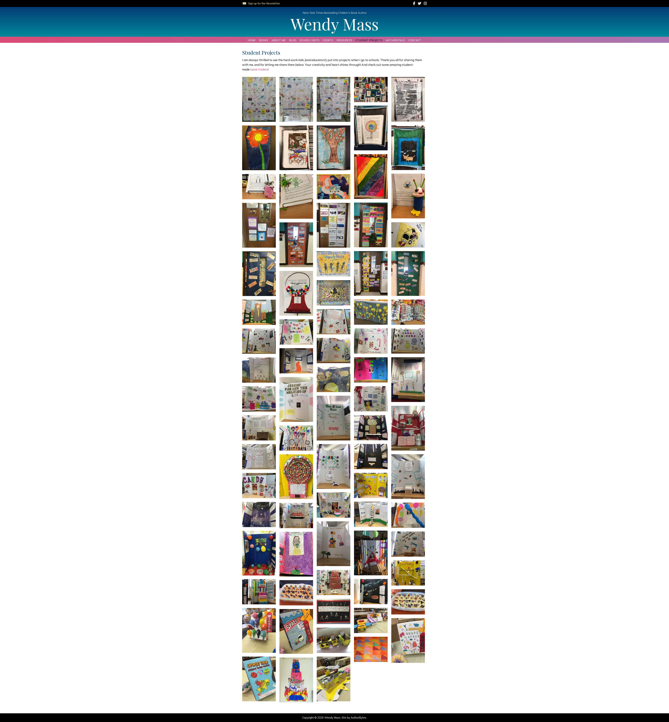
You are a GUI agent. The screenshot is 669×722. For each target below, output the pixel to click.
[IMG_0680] (296, 293)
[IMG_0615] (408, 640)
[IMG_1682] (296, 196)
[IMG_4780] (371, 225)
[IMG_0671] (259, 312)
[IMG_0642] (296, 476)
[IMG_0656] (371, 398)
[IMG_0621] (408, 601)
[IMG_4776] (296, 244)
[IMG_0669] (296, 332)
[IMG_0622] (296, 592)
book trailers (259, 69)
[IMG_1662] (408, 147)
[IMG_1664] (296, 147)
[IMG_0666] (259, 341)
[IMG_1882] (259, 99)
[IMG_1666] (333, 147)
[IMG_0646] (259, 456)
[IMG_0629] (408, 544)
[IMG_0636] (408, 515)
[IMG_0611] (333, 679)
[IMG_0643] (408, 476)
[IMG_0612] (259, 679)
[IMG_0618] (259, 630)
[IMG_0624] (371, 591)
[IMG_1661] (371, 128)
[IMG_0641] (371, 485)
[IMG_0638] (371, 514)
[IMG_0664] (333, 350)
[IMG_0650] (259, 427)
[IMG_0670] (333, 321)
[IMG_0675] (371, 312)
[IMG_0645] (333, 466)
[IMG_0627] (408, 573)
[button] (261, 3)
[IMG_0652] (408, 428)
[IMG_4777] (371, 273)
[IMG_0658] (333, 379)
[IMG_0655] (259, 399)
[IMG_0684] (333, 264)
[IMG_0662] (296, 360)
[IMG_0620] (333, 611)
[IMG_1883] (296, 99)
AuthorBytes (358, 717)
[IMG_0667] (408, 341)
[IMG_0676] (333, 292)
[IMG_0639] (333, 505)
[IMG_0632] (371, 553)
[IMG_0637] (259, 514)
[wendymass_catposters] (371, 649)
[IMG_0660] (408, 379)
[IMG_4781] (259, 225)
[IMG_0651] (371, 427)
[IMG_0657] (296, 399)
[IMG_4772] (408, 234)
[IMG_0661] (371, 369)
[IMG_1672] (408, 196)
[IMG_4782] (333, 225)
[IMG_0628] (296, 554)
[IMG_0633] (333, 543)
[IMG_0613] (296, 631)
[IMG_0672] (408, 312)
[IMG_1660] (371, 89)
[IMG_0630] (259, 553)
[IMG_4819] (333, 186)
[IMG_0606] (296, 679)
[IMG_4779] (259, 273)
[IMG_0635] (296, 515)
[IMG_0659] (259, 370)
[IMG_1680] (259, 186)
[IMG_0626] (333, 582)
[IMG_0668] (371, 341)
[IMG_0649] (296, 438)
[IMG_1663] (259, 147)
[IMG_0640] (259, 485)
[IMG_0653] (333, 418)
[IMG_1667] (371, 176)
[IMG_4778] (408, 273)
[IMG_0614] (333, 640)
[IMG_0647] (371, 456)
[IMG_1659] (408, 99)
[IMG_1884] (333, 99)
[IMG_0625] (259, 591)
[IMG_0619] (371, 620)
